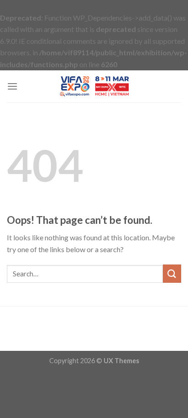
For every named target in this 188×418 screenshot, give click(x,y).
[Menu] (12, 86)
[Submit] (172, 273)
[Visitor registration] (94, 86)
